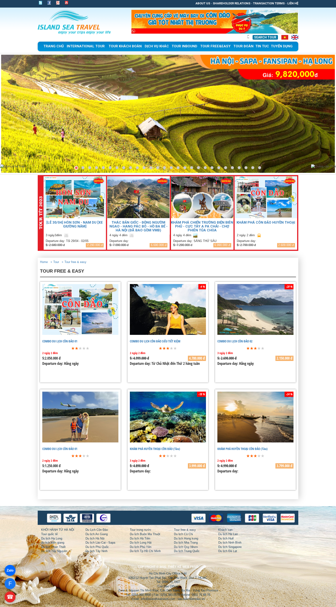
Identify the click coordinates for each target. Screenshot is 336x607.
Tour (56, 262)
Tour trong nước (140, 529)
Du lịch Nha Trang (186, 542)
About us (202, 3)
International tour (86, 46)
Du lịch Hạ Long (51, 538)
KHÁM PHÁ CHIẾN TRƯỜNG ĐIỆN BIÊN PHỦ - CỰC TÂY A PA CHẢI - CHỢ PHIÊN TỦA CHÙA (202, 226)
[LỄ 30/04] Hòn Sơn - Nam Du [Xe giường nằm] (74, 224)
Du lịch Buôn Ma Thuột (145, 534)
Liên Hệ (292, 3)
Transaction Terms (269, 3)
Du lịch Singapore (230, 547)
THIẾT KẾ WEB (178, 567)
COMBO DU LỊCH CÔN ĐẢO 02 (234, 341)
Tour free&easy (215, 46)
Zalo (10, 570)
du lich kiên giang (52, 542)
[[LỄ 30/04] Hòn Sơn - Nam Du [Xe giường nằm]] (74, 197)
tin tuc (262, 46)
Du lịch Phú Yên (140, 547)
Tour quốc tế (49, 534)
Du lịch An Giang (96, 534)
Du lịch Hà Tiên (140, 538)
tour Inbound (184, 46)
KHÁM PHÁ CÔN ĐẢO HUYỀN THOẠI (266, 222)
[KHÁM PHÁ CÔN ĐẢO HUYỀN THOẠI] (266, 197)
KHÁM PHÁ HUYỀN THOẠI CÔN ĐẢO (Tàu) (155, 448)
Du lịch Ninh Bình (229, 542)
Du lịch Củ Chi (183, 534)
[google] (57, 2)
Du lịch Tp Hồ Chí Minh (145, 551)
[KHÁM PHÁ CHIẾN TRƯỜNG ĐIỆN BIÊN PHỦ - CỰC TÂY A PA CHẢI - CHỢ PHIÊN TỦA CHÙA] (202, 197)
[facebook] (49, 2)
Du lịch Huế (226, 538)
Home (44, 262)
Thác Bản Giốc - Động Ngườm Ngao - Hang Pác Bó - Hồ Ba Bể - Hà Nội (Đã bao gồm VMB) (138, 226)
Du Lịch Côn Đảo (96, 529)
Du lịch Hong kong (186, 538)
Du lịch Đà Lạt (227, 551)
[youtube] (66, 3)
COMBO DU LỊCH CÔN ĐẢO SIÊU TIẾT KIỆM (155, 341)
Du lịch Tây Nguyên (54, 551)
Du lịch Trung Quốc (187, 551)
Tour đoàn (243, 46)
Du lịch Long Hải (141, 542)
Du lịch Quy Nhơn (186, 547)
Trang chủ (53, 46)
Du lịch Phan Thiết (53, 547)
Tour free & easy (75, 262)
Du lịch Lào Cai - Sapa (100, 542)
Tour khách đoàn (125, 46)
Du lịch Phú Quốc (97, 547)
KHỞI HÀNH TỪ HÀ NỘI (57, 529)
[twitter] (42, 2)
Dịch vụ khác (157, 46)
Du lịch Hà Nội (94, 538)
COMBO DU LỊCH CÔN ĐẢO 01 (59, 341)
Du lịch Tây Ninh (96, 551)
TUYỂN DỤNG (282, 46)
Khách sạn (225, 529)
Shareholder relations (231, 3)
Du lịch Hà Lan (228, 534)
